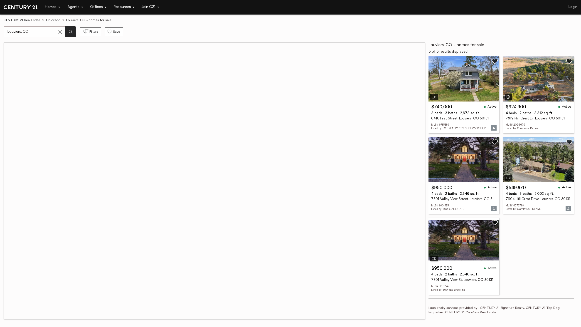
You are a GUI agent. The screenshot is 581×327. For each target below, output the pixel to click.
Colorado (53, 20)
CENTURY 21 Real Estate (22, 20)
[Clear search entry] (60, 32)
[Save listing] (494, 61)
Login (573, 7)
